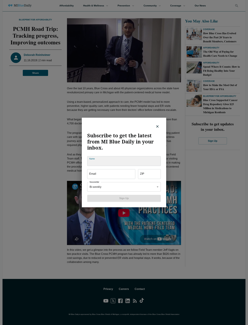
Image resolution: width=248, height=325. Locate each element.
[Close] (157, 126)
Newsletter (94, 182)
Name (92, 159)
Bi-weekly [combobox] (95, 186)
